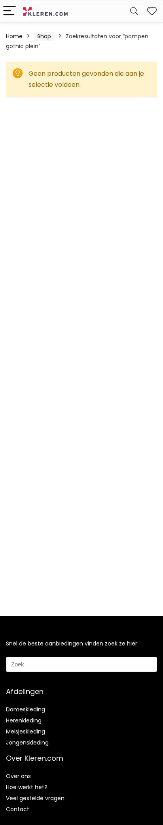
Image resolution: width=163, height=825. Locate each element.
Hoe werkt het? (26, 787)
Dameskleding (25, 709)
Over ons (18, 776)
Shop (44, 36)
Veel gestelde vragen (35, 798)
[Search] (134, 11)
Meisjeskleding (25, 731)
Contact (17, 809)
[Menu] (9, 11)
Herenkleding (24, 720)
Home (14, 36)
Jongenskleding (27, 742)
